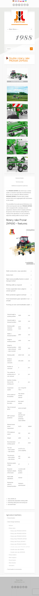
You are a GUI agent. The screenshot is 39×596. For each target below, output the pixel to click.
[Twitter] (16, 5)
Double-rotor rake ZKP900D (18, 552)
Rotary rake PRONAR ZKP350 (18, 533)
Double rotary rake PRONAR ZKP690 (20, 547)
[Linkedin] (22, 5)
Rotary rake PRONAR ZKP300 (18, 531)
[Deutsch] (13, 1)
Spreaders (11, 565)
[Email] (14, 5)
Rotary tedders (12, 555)
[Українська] (26, 1)
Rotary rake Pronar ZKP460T (18, 541)
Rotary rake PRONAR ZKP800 (18, 544)
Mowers (11, 525)
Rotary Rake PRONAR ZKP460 (19, 539)
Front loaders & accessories (14, 569)
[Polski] (21, 1)
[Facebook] (19, 5)
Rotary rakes (12, 528)
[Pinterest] (27, 5)
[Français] (18, 1)
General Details (20, 178)
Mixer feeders (12, 563)
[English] (16, 1)
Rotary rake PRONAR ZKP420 (18, 536)
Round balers (12, 560)
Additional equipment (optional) (19, 185)
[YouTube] (25, 5)
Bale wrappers (12, 557)
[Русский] (23, 1)
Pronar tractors (11, 518)
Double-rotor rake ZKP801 (17, 549)
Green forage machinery (13, 521)
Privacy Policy (19, 580)
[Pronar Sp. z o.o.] (19, 22)
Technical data (19, 182)
